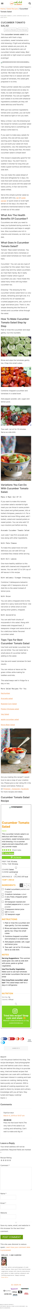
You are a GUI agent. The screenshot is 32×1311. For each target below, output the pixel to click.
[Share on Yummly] (17, 1038)
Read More (4, 1277)
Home (2, 9)
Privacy (11, 1304)
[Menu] (2, 3)
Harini (4, 831)
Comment (5, 1165)
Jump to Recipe (10, 30)
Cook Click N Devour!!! (16, 3)
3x (28, 885)
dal (17, 198)
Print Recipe (22, 30)
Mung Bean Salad (8, 725)
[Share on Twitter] (3, 1042)
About (2, 1304)
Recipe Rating (6, 1158)
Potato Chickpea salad (10, 709)
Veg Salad (5, 714)
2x (25, 885)
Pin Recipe (17, 857)
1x (21, 885)
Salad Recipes (12, 9)
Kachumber (5, 693)
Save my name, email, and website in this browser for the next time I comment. (15, 1228)
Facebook (25, 789)
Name (3, 1194)
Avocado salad (7, 699)
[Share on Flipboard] (22, 1038)
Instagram (16, 789)
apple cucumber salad (10, 719)
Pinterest (6, 789)
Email (3, 1203)
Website (3, 1213)
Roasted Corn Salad (9, 704)
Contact (6, 1304)
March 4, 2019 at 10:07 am (14, 1116)
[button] (3, 850)
